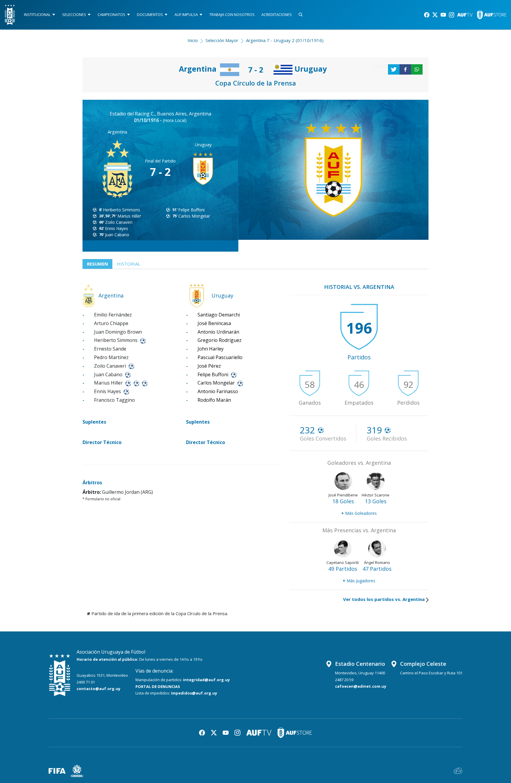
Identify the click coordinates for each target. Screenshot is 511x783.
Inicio (192, 40)
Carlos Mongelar (194, 216)
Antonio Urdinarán (218, 332)
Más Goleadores (359, 513)
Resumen (97, 264)
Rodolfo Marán (214, 400)
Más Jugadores (359, 580)
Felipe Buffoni (191, 210)
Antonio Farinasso (218, 391)
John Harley (211, 348)
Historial (128, 264)
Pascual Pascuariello (220, 357)
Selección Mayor (222, 40)
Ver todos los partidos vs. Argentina (384, 599)
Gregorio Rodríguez (220, 340)
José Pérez (209, 366)
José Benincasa (214, 323)
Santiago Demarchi (219, 314)
